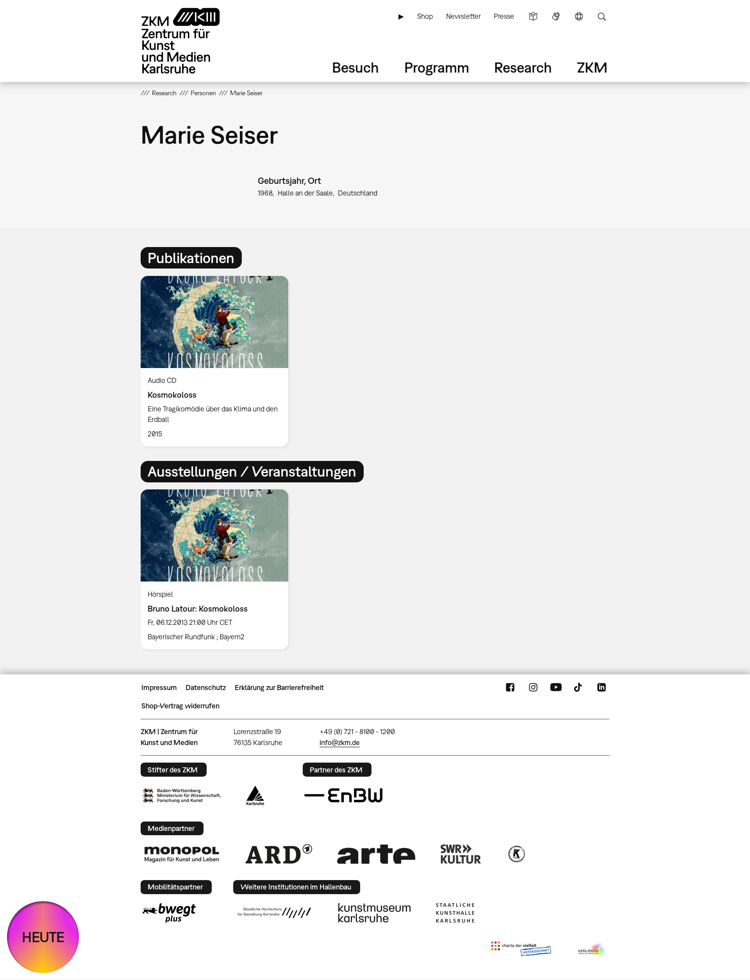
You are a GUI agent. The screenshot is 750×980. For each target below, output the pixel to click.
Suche (601, 16)
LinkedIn (601, 687)
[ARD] (279, 854)
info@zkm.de (340, 742)
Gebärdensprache (556, 16)
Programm (436, 67)
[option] (218, 361)
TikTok (579, 687)
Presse (504, 16)
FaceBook (510, 687)
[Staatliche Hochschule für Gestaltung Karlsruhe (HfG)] (274, 912)
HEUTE (43, 936)
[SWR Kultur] (461, 854)
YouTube (556, 687)
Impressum (159, 687)
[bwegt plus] (169, 913)
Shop (425, 16)
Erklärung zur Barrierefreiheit (279, 687)
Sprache (579, 16)
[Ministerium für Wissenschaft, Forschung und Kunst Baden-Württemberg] (182, 795)
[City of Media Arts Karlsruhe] (592, 950)
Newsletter (463, 16)
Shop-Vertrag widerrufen (180, 706)
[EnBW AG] (343, 795)
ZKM (592, 67)
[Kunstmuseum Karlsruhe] (374, 913)
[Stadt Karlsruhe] (255, 795)
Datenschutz (206, 687)
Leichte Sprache (533, 16)
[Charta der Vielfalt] (521, 950)
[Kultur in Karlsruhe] (516, 854)
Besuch (355, 67)
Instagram (533, 687)
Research (523, 67)
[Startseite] (191, 41)
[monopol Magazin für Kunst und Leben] (182, 854)
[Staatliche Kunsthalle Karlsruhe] (455, 913)
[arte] (376, 854)
